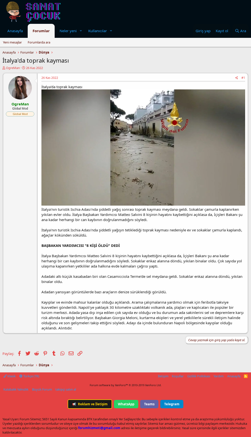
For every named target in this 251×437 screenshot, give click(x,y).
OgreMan (13, 68)
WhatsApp (126, 404)
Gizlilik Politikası (198, 376)
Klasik (11, 376)
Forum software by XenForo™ (126, 385)
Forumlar (41, 30)
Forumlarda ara (39, 42)
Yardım (218, 376)
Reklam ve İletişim (90, 404)
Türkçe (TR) (31, 376)
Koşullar (178, 376)
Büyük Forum (42, 389)
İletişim (163, 376)
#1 (243, 78)
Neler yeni (68, 30)
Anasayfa (15, 30)
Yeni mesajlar (12, 42)
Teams (149, 404)
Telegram (171, 404)
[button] (80, 31)
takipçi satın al (65, 389)
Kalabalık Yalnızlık (15, 389)
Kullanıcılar (97, 30)
